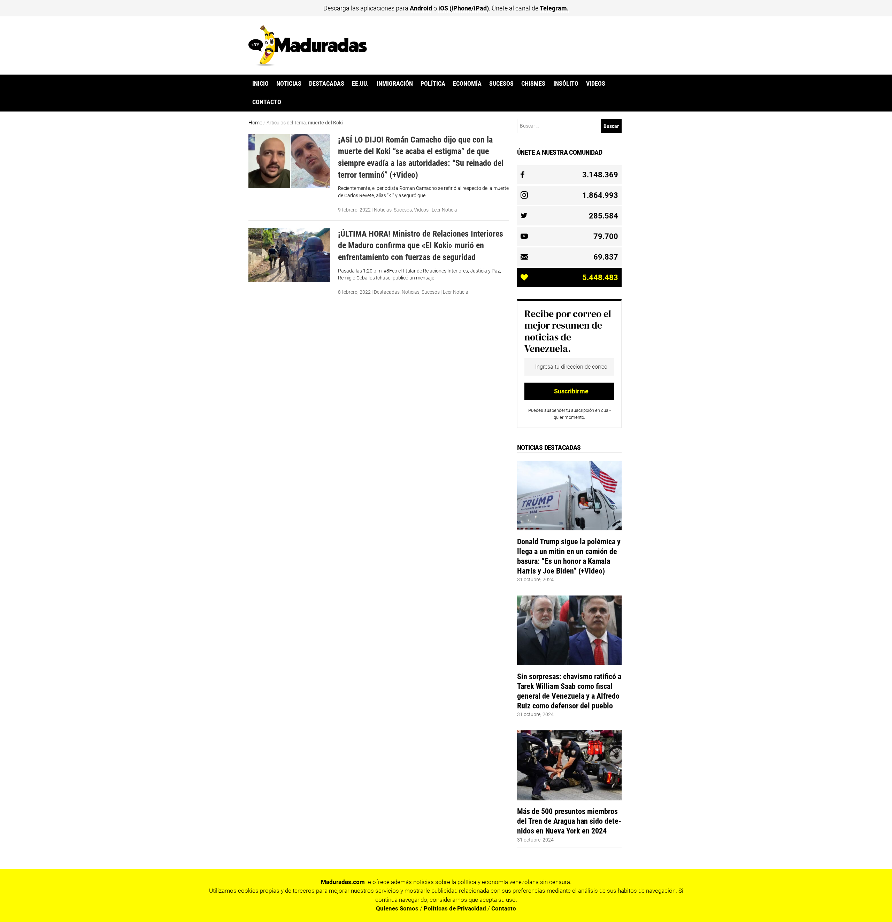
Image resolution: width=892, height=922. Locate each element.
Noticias (288, 83)
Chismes (533, 83)
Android (421, 8)
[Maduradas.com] (307, 63)
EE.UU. (360, 83)
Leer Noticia (444, 210)
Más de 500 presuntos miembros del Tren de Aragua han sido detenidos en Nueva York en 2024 (569, 821)
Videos (595, 83)
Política (433, 83)
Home (255, 123)
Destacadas (326, 83)
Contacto (266, 102)
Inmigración (395, 83)
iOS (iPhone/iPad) (463, 8)
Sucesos (501, 83)
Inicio (260, 83)
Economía (467, 83)
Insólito (565, 83)
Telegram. (554, 8)
